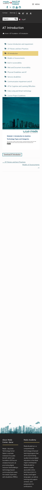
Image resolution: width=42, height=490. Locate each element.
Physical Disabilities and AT (17, 72)
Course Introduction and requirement (20, 44)
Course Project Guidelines (17, 96)
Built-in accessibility (15, 63)
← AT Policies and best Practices (14, 162)
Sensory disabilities (14, 77)
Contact (4, 13)
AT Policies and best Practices (18, 49)
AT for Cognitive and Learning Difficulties (21, 86)
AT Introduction (13, 53)
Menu (37, 4)
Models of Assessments (16, 58)
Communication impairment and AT (20, 82)
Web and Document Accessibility (19, 68)
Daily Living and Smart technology (19, 91)
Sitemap (12, 13)
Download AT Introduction (12, 154)
